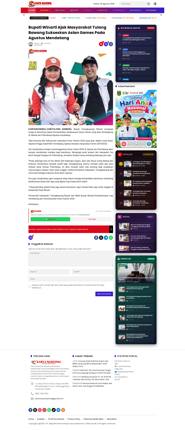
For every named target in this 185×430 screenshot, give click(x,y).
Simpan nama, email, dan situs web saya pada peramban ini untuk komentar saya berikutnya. (68, 286)
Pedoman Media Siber (94, 419)
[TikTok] (54, 410)
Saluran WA (50, 219)
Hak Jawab (91, 219)
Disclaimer (112, 419)
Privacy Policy (74, 419)
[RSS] (63, 410)
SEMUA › (150, 217)
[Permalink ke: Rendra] (31, 44)
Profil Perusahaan (56, 419)
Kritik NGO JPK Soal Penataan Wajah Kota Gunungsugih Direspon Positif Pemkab (92, 371)
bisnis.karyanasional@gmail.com (49, 398)
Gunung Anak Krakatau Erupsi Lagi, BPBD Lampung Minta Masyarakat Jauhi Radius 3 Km (90, 364)
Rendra (36, 43)
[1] (106, 44)
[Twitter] (101, 238)
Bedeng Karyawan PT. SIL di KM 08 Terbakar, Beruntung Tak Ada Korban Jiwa (92, 378)
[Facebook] (96, 238)
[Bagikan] (111, 44)
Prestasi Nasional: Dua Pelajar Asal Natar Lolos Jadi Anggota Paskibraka (92, 384)
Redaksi (41, 419)
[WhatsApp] (111, 238)
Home (31, 419)
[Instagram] (40, 410)
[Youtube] (44, 410)
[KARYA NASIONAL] (40, 3)
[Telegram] (106, 238)
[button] (148, 4)
